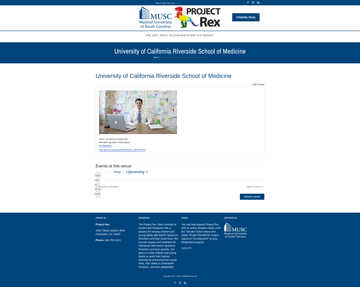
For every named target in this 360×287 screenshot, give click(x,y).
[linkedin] (258, 2)
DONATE (186, 248)
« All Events (257, 84)
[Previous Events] (101, 171)
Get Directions (105, 145)
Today (117, 171)
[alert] (98, 184)
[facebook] (248, 2)
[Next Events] (106, 171)
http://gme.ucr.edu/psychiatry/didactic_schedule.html (122, 149)
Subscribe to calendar (252, 197)
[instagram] (253, 2)
